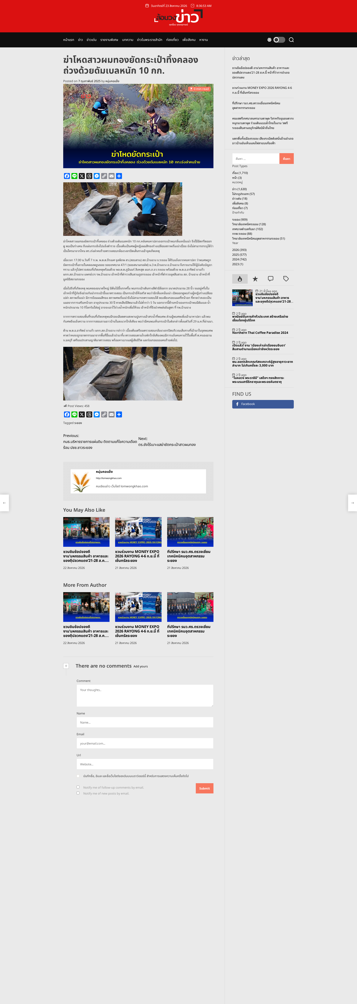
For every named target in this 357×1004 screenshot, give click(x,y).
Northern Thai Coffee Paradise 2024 (260, 333)
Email (80, 734)
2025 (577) (239, 254)
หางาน (203, 39)
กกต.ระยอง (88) (242, 233)
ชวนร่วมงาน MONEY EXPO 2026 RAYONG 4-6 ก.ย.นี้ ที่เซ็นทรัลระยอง (137, 556)
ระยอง (78, 423)
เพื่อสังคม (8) (240, 203)
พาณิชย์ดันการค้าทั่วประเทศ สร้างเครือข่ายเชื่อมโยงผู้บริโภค (260, 318)
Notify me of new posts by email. (106, 793)
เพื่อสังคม (189, 39)
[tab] (240, 279)
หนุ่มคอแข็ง (112, 81)
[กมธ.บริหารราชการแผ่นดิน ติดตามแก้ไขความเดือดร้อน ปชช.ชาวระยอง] (4, 503)
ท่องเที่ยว (172, 39)
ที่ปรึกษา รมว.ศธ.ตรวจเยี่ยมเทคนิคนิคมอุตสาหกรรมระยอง (188, 556)
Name (81, 713)
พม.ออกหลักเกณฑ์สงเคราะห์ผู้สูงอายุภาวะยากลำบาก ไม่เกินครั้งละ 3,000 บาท (262, 363)
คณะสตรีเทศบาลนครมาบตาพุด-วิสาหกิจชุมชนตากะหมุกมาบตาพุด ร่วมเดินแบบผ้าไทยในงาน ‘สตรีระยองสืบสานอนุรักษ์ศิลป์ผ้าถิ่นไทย (263, 123)
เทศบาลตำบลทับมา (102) (247, 228)
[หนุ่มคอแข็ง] (81, 481)
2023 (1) (237, 264)
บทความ (128, 39)
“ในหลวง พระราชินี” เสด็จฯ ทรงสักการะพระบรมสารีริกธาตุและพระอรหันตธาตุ (258, 380)
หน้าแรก (68, 39)
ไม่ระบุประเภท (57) (243, 193)
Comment (84, 681)
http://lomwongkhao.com (109, 478)
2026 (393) (239, 249)
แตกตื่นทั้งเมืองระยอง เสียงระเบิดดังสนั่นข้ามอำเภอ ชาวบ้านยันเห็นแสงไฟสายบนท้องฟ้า (262, 141)
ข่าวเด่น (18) (239, 198)
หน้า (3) (237, 177)
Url (79, 755)
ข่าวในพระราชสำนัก (149, 39)
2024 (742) (239, 259)
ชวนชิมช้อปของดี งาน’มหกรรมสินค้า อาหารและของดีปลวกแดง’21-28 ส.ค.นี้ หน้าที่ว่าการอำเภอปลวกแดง (85, 558)
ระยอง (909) (239, 219)
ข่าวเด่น (92, 39)
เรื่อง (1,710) (240, 172)
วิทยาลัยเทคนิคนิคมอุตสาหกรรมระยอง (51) (258, 238)
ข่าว (80, 39)
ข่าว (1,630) (239, 188)
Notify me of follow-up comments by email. (113, 787)
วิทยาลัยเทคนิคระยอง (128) (249, 224)
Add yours (141, 666)
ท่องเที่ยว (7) (240, 208)
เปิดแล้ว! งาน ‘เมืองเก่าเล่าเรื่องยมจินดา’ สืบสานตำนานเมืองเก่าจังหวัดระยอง (259, 347)
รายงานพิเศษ (109, 39)
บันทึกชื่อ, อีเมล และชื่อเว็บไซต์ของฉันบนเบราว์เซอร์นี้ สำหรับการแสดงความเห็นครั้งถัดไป (136, 776)
